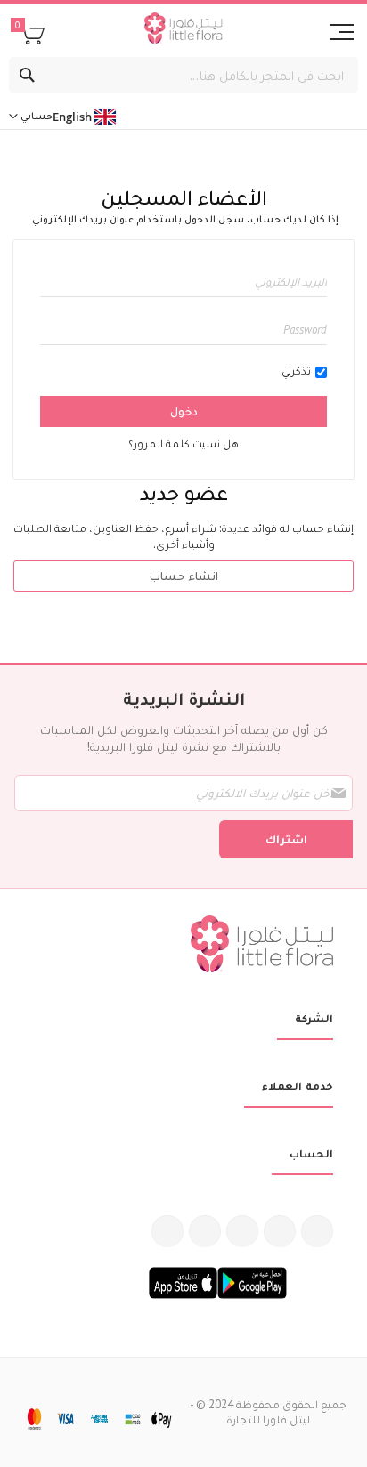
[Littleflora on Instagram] (242, 1231)
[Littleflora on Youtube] (205, 1231)
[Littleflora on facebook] (317, 1231)
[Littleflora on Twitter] (280, 1231)
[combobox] (183, 75)
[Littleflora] (183, 30)
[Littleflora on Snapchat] (167, 1231)
